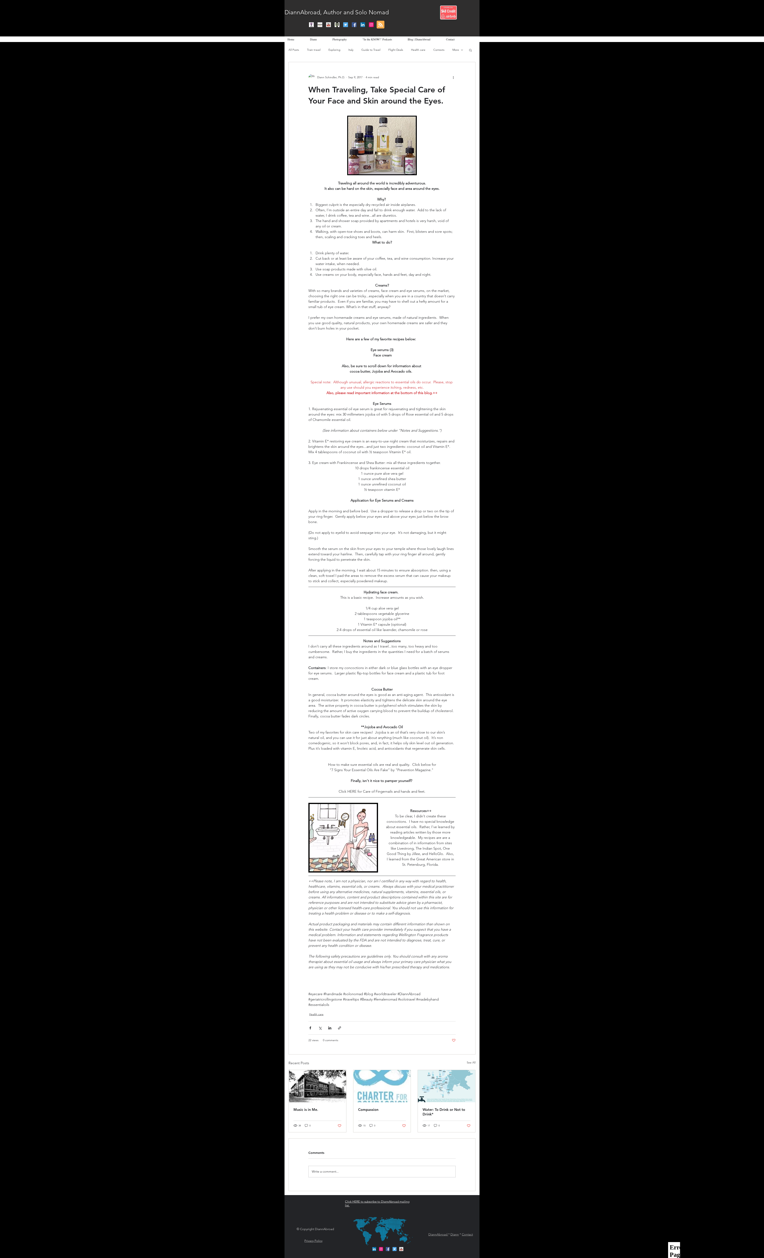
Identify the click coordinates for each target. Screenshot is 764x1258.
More (455, 50)
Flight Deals (395, 50)
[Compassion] (382, 1086)
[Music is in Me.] (317, 1086)
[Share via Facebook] (310, 1028)
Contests (438, 50)
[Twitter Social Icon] (345, 24)
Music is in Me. (305, 1109)
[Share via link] (339, 1028)
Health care (418, 50)
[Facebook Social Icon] (354, 24)
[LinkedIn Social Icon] (362, 24)
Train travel (314, 50)
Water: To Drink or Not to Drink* (444, 1111)
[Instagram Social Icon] (371, 24)
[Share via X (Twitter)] (320, 1028)
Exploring (334, 50)
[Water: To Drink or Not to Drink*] (446, 1086)
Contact (467, 1234)
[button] (470, 50)
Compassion (368, 1109)
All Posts (293, 50)
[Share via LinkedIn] (330, 1028)
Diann (454, 1234)
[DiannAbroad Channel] (328, 24)
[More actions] (453, 77)
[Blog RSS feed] (380, 25)
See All (471, 1062)
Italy (350, 50)
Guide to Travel (370, 50)
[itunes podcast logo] (311, 24)
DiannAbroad (438, 1234)
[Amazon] (320, 24)
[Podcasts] (337, 24)
